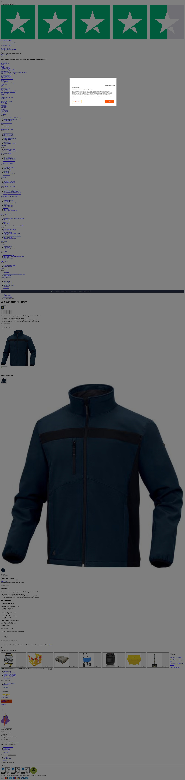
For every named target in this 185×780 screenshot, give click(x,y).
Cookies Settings (76, 101)
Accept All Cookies (109, 101)
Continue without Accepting (110, 85)
